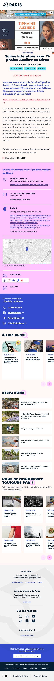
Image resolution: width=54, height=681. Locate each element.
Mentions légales (11, 664)
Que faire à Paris (20, 676)
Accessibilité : (34, 664)
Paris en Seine (40, 676)
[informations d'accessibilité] (15, 280)
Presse (7, 668)
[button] (27, 249)
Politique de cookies (30, 668)
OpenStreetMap (42, 263)
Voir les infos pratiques (27, 75)
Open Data (16, 668)
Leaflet (31, 263)
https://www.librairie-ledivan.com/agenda (29, 185)
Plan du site (45, 668)
